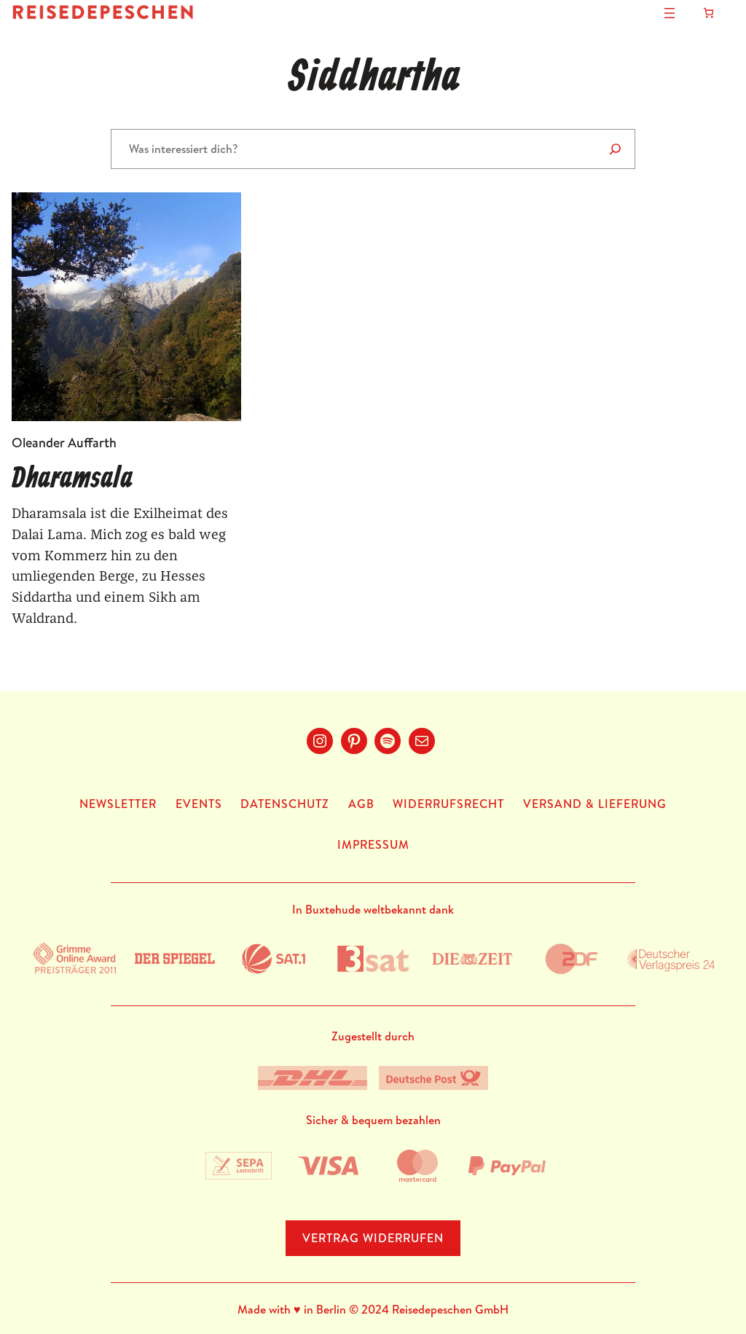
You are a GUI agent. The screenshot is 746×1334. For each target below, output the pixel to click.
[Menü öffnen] (669, 13)
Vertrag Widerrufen (373, 1238)
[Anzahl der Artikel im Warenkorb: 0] (708, 12)
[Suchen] (615, 149)
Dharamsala (72, 479)
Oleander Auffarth (64, 442)
